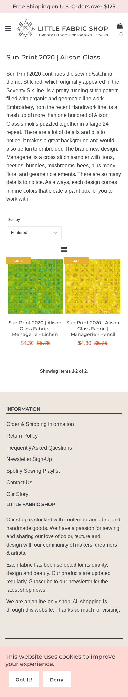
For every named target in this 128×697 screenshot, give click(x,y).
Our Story (17, 494)
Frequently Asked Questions (39, 447)
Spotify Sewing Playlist (33, 471)
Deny (57, 680)
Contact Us (19, 482)
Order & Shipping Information (40, 424)
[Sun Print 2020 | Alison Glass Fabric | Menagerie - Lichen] (35, 286)
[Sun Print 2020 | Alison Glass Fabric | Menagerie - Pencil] (92, 286)
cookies (70, 656)
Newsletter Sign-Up (29, 459)
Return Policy (22, 436)
